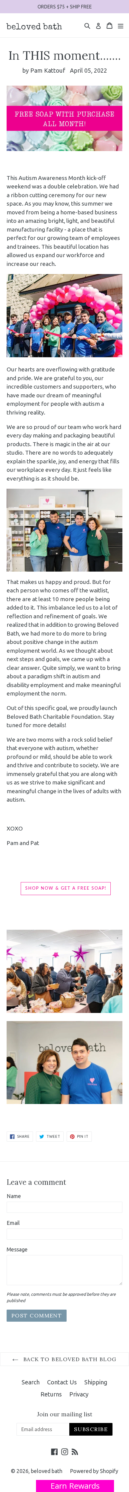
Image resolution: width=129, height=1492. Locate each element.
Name (14, 1196)
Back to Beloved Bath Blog (68, 1359)
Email (13, 1223)
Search (31, 1382)
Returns (51, 1394)
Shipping (95, 1382)
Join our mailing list (64, 1414)
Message (17, 1249)
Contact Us (62, 1382)
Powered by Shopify (94, 1471)
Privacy (78, 1394)
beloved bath (34, 27)
